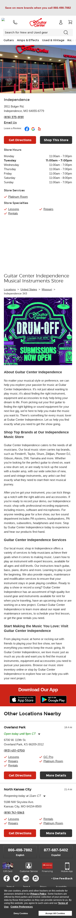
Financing (47, 871)
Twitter (16, 878)
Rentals (13, 213)
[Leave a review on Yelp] (39, 130)
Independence (17, 100)
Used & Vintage (53, 40)
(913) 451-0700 (14, 750)
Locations (10, 289)
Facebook (7, 878)
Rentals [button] (13, 765)
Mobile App (67, 871)
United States (28, 289)
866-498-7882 (20, 850)
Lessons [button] (13, 757)
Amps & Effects (28, 40)
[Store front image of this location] (38, 69)
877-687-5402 (56, 850)
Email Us (10, 122)
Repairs (48, 209)
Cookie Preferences (22, 906)
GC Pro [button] (48, 757)
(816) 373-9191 (14, 117)
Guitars (9, 40)
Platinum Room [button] (18, 196)
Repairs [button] (13, 761)
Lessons (13, 209)
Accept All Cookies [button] (55, 913)
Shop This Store (56, 140)
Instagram (36, 878)
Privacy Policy (38, 893)
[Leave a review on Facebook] (27, 130)
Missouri (47, 289)
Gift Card (7, 871)
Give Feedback (62, 878)
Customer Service (29, 871)
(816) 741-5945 (14, 812)
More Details (56, 775)
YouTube (26, 878)
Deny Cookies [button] (21, 913)
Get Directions (20, 140)
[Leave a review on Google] (33, 130)
